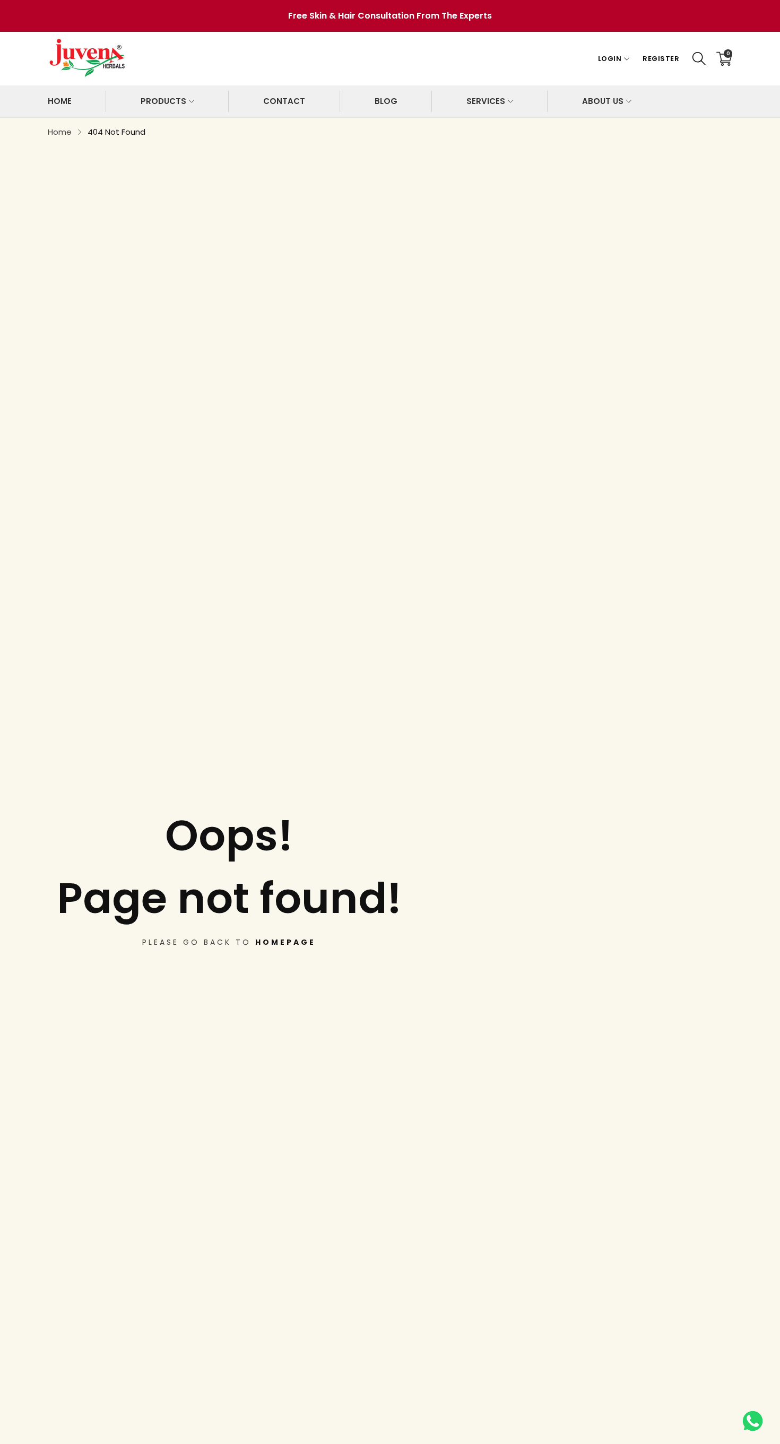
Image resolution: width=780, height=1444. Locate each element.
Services (485, 101)
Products (163, 101)
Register (661, 59)
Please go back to (229, 942)
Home (60, 101)
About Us (602, 101)
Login (610, 59)
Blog (386, 101)
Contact (284, 101)
